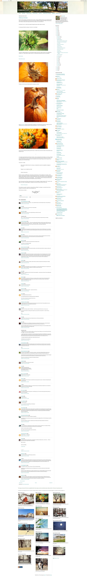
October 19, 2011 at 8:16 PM (25, 421)
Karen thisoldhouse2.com (24, 201)
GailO (22, 424)
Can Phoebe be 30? (59, 80)
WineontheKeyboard (59, 150)
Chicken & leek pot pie (24, 184)
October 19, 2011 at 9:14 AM (25, 274)
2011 (57, 35)
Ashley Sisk (23, 288)
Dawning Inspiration (24, 433)
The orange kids (59, 121)
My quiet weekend (59, 39)
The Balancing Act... (59, 148)
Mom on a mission (23, 373)
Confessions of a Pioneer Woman (61, 115)
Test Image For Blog (59, 114)
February (58, 64)
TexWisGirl (22, 361)
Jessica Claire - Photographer (61, 100)
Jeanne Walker (23, 407)
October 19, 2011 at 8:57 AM (25, 262)
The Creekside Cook (59, 103)
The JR (22, 293)
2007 (57, 70)
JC (21, 384)
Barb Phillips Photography (60, 161)
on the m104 (58, 111)
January (58, 65)
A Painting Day (59, 128)
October (58, 38)
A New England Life (24, 465)
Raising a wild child (59, 106)
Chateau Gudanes (59, 207)
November (58, 37)
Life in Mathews (59, 118)
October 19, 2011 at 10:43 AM (25, 319)
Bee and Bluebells (59, 94)
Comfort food (59, 45)
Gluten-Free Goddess (60, 91)
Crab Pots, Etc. (58, 119)
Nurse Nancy (23, 211)
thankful (58, 192)
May (58, 60)
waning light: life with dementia (61, 196)
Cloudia (22, 438)
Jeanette (22, 260)
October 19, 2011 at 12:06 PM (25, 363)
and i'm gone (58, 180)
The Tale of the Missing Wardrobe (61, 155)
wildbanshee (23, 453)
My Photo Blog (35, 13)
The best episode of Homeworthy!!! (61, 90)
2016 (57, 29)
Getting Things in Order (59, 203)
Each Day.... (58, 166)
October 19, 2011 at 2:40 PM (25, 393)
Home (20, 13)
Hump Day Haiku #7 (59, 199)
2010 (57, 66)
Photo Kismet (59, 168)
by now (57, 182)
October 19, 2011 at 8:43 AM (25, 250)
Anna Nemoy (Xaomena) (60, 200)
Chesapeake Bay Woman (24, 415)
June (58, 59)
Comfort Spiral (23, 446)
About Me (23, 13)
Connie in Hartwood (24, 221)
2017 (57, 28)
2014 (57, 31)
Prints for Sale (58, 13)
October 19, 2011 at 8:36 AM (25, 237)
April (58, 61)
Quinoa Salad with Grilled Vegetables (61, 92)
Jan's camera (23, 390)
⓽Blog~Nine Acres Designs (61, 215)
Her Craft (58, 131)
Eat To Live (22, 240)
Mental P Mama (59, 198)
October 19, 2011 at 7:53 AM (25, 203)
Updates (58, 159)
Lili (21, 458)
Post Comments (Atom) (26, 484)
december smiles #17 (59, 142)
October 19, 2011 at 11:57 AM (25, 358)
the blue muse (59, 141)
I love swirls (58, 43)
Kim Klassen (23, 124)
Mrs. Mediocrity (59, 87)
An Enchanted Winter (59, 173)
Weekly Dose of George (47, 13)
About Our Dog (29, 13)
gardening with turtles (60, 143)
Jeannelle (22, 283)
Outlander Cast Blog (59, 105)
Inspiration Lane (59, 107)
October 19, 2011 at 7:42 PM (25, 412)
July (57, 58)
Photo (57, 108)
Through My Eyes (59, 179)
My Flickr (40, 13)
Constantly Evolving (59, 212)
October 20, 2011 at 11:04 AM (25, 462)
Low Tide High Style (59, 177)
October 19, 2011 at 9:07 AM (25, 268)
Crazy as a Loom (59, 78)
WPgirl (22, 265)
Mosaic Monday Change (60, 187)
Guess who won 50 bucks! (60, 144)
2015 (57, 30)
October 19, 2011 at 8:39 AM (25, 244)
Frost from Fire (58, 135)
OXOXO (58, 98)
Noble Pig (58, 76)
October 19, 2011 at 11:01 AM (25, 340)
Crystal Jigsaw (59, 154)
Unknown (22, 378)
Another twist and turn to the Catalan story (62, 133)
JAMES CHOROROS (59, 123)
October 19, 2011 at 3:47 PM (25, 398)
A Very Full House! (59, 146)
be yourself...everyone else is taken (62, 181)
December (58, 36)
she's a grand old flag (59, 112)
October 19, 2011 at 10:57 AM (25, 327)
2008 (57, 69)
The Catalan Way (59, 132)
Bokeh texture (21, 56)
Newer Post (20, 482)
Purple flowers (58, 171)
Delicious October (23, 17)
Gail (21, 206)
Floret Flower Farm (59, 84)
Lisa (21, 366)
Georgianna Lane (59, 82)
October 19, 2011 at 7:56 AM (25, 208)
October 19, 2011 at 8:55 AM (25, 257)
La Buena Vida (59, 152)
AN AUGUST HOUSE (59, 157)
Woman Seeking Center (24, 351)
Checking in (58, 50)
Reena (22, 234)
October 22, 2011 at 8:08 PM (25, 472)
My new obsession (59, 54)
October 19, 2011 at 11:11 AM (25, 348)
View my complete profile (59, 23)
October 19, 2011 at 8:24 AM (25, 225)
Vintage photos (59, 51)
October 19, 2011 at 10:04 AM (25, 299)
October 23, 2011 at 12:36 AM (25, 479)
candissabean (59, 170)
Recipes (53, 13)
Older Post (50, 482)
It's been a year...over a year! (60, 169)
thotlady (22, 396)
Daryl (22, 271)
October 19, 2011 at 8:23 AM (25, 218)
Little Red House (59, 186)
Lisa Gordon (58, 130)
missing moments (59, 139)
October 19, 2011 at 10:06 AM (25, 305)
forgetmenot (23, 475)
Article (57, 201)
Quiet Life (58, 89)
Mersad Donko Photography (61, 74)
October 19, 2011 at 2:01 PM (25, 387)
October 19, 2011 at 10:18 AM (25, 314)
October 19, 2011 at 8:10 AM (25, 213)
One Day (58, 156)
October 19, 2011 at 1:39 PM (25, 381)
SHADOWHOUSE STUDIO (60, 113)
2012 (57, 34)
